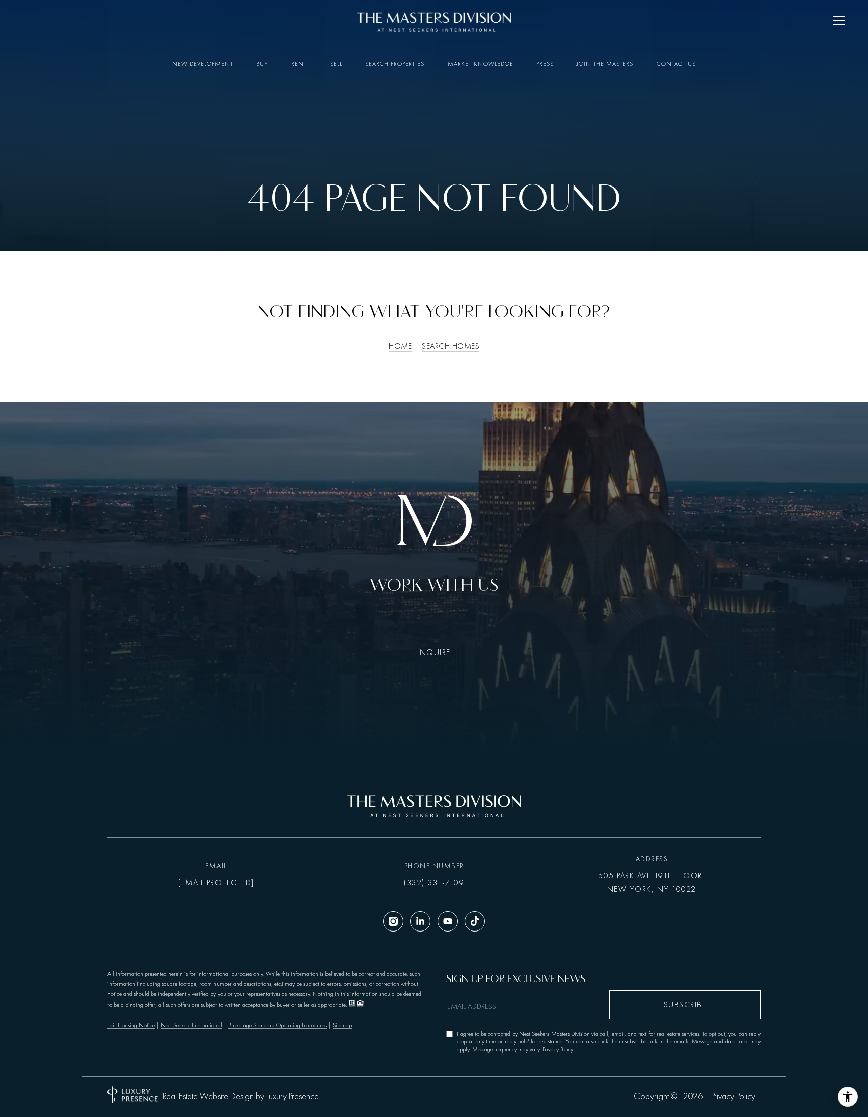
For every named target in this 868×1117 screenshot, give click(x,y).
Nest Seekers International (191, 1025)
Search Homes (450, 346)
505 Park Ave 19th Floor (651, 875)
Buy (262, 63)
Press (545, 63)
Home (400, 346)
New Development (202, 63)
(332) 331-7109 (434, 882)
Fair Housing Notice (131, 1025)
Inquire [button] (434, 652)
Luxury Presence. (293, 1096)
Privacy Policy (557, 1049)
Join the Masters (605, 63)
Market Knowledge (480, 63)
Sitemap (342, 1025)
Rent (299, 63)
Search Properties (394, 63)
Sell (336, 63)
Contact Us (676, 63)
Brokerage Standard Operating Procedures (277, 1025)
